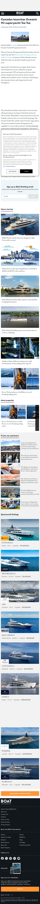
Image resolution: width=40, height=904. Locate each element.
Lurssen (4, 754)
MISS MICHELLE (9, 573)
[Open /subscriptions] (13, 869)
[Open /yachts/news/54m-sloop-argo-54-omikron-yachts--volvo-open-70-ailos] (20, 348)
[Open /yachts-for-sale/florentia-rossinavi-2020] (20, 769)
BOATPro (22, 837)
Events (22, 834)
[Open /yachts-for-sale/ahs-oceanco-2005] (20, 591)
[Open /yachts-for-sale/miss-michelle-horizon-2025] (20, 560)
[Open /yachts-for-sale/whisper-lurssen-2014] (20, 738)
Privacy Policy (5, 825)
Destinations (5, 842)
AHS (3, 604)
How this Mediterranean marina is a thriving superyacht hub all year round (30, 492)
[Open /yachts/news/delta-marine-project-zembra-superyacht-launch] (20, 286)
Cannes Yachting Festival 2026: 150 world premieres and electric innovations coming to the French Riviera (30, 445)
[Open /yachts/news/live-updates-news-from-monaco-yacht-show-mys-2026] (20, 255)
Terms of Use (5, 819)
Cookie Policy (5, 822)
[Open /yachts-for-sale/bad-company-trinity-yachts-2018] (20, 622)
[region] (20, 153)
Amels (4, 546)
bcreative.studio (25, 845)
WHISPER (6, 751)
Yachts (3, 834)
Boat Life (4, 845)
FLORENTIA (7, 782)
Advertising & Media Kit (8, 809)
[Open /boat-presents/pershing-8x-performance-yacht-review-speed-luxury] (10, 480)
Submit (33, 196)
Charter (3, 840)
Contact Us (4, 814)
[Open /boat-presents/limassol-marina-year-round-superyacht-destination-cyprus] (10, 492)
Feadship (5, 669)
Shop (21, 840)
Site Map (22, 842)
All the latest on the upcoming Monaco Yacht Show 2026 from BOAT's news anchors (19, 270)
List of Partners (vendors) (9, 166)
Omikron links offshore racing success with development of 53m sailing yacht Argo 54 (17, 362)
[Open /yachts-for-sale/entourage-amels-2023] (20, 530)
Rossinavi (5, 785)
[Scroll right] (37, 418)
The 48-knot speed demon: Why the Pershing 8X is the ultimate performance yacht (29, 480)
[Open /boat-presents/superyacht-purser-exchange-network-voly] (10, 457)
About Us (4, 812)
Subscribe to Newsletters (20, 793)
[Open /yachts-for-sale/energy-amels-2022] (20, 684)
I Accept (26, 171)
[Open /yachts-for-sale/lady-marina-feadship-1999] (20, 653)
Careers (3, 817)
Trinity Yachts (6, 638)
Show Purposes (13, 171)
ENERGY (5, 697)
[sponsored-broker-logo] (5, 540)
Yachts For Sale (6, 837)
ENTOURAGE (7, 543)
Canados (14, 45)
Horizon (4, 576)
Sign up (20, 889)
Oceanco (5, 607)
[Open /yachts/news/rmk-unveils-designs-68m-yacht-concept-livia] (20, 224)
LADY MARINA (8, 666)
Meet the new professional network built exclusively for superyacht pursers (29, 457)
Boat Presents (5, 847)
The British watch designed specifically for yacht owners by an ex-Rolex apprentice (29, 469)
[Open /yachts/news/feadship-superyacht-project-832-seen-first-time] (20, 317)
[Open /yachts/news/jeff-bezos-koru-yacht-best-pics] (20, 379)
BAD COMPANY (8, 635)
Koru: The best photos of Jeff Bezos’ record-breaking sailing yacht (12, 423)
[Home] (20, 13)
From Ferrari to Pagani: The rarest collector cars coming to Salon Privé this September (30, 504)
